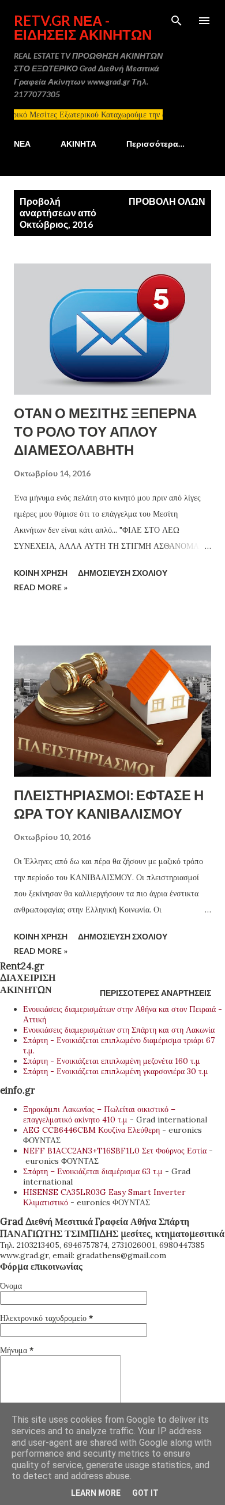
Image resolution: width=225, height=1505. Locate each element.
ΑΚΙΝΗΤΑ (78, 143)
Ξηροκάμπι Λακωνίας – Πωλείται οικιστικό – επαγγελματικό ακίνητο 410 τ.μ (99, 1114)
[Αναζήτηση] (176, 21)
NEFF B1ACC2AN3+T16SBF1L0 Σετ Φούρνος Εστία (115, 1150)
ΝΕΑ (22, 143)
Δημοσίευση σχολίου (122, 573)
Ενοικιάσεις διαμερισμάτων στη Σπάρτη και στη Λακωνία (119, 1030)
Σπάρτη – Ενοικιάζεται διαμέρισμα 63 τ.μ (93, 1171)
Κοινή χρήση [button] (41, 573)
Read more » (41, 587)
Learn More (96, 1493)
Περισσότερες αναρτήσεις (155, 993)
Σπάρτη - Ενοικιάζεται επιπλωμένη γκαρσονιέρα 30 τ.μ (115, 1071)
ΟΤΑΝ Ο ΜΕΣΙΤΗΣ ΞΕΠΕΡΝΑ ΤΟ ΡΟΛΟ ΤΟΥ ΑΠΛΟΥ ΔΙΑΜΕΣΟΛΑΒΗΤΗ (105, 431)
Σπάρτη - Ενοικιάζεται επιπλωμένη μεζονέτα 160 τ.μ (111, 1061)
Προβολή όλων (167, 201)
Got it (145, 1493)
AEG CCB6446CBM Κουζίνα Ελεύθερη (91, 1130)
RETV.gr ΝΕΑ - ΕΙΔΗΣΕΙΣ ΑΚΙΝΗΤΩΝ (83, 27)
